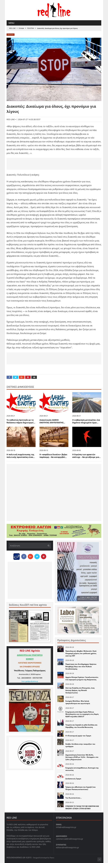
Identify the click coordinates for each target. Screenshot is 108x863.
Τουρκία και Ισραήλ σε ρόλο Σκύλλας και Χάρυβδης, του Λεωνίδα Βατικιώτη (81, 726)
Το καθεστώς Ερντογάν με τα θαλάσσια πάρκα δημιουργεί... (21, 421)
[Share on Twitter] (15, 377)
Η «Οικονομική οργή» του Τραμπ (78, 736)
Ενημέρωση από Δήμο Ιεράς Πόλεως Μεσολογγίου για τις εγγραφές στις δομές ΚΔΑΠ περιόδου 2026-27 (82, 714)
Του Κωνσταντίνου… (73, 798)
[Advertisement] (54, 164)
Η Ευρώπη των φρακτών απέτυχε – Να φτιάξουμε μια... (86, 455)
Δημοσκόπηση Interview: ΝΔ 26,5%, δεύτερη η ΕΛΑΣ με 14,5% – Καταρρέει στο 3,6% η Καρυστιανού (81, 757)
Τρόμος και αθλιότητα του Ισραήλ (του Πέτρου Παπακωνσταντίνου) (80, 788)
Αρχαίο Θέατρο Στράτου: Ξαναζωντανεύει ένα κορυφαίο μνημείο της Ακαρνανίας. (81, 678)
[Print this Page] (34, 377)
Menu (11, 23)
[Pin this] (28, 377)
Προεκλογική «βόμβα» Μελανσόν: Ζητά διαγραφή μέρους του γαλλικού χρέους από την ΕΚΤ (80, 653)
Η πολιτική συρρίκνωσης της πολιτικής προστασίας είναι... (21, 455)
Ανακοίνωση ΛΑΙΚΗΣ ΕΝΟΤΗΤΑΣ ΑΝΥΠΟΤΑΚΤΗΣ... (52, 421)
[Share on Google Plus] (21, 377)
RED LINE (12, 28)
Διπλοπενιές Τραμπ (73, 779)
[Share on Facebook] (9, 377)
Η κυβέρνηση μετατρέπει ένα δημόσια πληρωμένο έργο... (86, 421)
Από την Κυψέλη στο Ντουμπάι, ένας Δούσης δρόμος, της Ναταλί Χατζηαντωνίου (80, 690)
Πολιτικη (30, 28)
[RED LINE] (54, 10)
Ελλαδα (21, 28)
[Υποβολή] (48, 546)
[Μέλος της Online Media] (16, 555)
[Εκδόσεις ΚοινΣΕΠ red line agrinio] (30, 626)
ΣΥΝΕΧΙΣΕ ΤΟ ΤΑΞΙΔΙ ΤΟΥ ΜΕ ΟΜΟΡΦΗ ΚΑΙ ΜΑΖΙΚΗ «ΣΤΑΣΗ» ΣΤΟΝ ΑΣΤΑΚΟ (82, 807)
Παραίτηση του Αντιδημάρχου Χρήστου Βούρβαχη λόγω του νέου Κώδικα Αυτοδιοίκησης (80, 666)
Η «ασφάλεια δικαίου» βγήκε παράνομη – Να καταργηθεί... (53, 455)
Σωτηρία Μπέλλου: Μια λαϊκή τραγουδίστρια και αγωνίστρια (77, 702)
